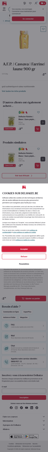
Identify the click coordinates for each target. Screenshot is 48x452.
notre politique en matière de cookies (24, 232)
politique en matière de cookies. (25, 240)
